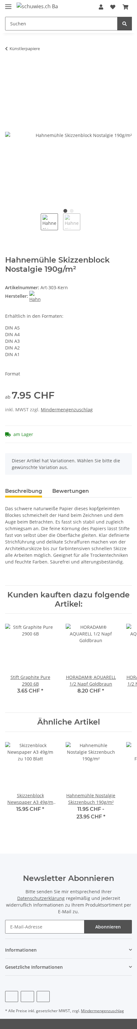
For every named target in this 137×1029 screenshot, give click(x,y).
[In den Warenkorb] (10, 68)
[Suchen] (124, 23)
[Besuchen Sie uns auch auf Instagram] (43, 996)
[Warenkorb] (125, 7)
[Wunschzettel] (113, 7)
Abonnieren (108, 927)
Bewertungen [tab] (70, 491)
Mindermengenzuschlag (67, 410)
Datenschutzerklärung (41, 898)
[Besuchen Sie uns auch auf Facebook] (11, 996)
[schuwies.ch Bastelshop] (37, 6)
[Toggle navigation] (8, 4)
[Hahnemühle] (34, 296)
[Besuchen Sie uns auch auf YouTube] (27, 996)
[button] (101, 7)
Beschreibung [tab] (23, 491)
